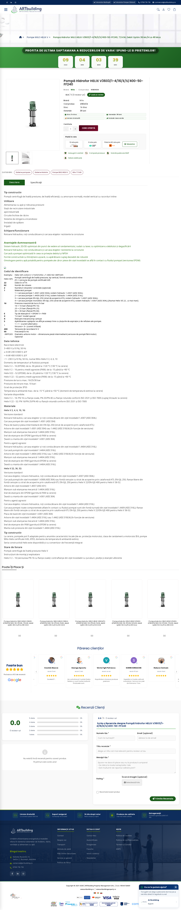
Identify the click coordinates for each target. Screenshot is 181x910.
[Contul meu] (163, 9)
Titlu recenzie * (103, 746)
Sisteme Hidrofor (41, 172)
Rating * (100, 778)
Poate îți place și (13, 567)
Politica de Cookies (124, 835)
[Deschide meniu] (5, 9)
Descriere (14, 182)
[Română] (95, 893)
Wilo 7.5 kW (76, 172)
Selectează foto (133, 782)
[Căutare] (158, 9)
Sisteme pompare (23, 172)
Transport (61, 844)
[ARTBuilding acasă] (22, 831)
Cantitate (68, 124)
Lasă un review (97, 95)
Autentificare (92, 840)
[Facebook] (7, 2)
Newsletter (91, 858)
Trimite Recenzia (163, 798)
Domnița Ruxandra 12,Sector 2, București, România (24, 858)
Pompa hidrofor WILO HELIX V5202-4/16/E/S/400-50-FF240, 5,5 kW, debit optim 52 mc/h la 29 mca (127, 623)
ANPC (118, 849)
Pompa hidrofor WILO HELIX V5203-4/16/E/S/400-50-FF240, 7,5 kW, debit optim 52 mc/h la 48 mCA (163, 623)
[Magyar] (98, 893)
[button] (36, 671)
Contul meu (91, 835)
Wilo (73, 89)
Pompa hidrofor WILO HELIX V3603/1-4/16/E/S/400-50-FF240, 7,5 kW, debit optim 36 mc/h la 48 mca (107, 37)
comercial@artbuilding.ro (22, 863)
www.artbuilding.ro (87, 889)
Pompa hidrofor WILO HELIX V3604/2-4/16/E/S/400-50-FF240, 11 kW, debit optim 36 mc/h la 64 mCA (90, 623)
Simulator (131, 144)
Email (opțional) (145, 733)
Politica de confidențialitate (127, 840)
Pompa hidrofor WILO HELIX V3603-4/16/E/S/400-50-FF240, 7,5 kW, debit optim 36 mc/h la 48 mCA (18, 623)
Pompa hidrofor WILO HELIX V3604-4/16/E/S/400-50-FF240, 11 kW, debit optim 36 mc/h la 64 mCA (54, 623)
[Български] (101, 893)
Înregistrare (91, 844)
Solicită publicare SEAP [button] (120, 153)
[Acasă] (20, 37)
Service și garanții (64, 858)
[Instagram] (15, 2)
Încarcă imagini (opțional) (134, 777)
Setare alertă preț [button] (75, 158)
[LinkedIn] (11, 2)
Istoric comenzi (93, 853)
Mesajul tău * (102, 757)
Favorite (90, 849)
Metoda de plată (64, 849)
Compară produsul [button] (97, 153)
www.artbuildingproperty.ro (106, 889)
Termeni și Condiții (123, 844)
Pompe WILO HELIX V (37, 37)
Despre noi (61, 840)
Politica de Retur (64, 862)
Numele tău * (102, 733)
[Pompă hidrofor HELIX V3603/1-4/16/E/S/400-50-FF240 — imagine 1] (12, 158)
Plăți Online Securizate (66, 853)
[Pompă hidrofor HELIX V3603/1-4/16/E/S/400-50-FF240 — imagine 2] (26, 158)
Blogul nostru (18, 851)
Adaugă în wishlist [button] (75, 153)
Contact (60, 835)
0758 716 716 (18, 867)
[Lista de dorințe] (168, 9)
